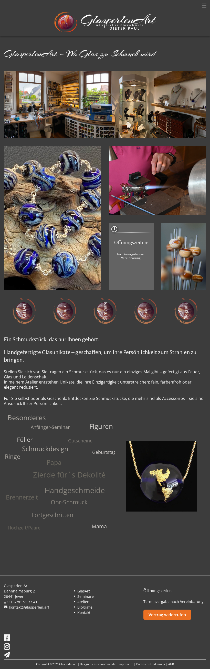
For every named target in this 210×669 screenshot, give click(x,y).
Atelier (145, 311)
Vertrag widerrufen (167, 615)
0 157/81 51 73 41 (22, 601)
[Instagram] (7, 645)
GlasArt (24, 311)
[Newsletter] (4, 653)
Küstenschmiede (105, 664)
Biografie (185, 311)
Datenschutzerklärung (150, 664)
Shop (64, 311)
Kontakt (83, 612)
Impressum (126, 664)
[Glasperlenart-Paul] (105, 32)
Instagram (136, 443)
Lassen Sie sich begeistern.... (52, 220)
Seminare (105, 311)
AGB (171, 664)
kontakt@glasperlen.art (29, 607)
